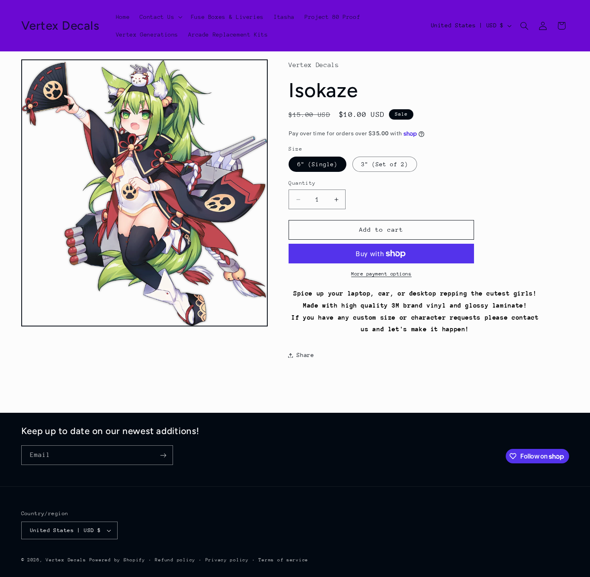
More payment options (381, 274)
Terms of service (283, 560)
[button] (160, 17)
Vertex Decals (66, 560)
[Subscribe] (163, 455)
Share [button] (305, 355)
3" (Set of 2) (385, 164)
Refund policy (175, 560)
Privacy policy (227, 560)
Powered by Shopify (117, 560)
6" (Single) (317, 164)
